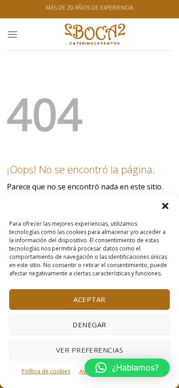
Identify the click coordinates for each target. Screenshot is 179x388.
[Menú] (12, 34)
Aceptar (89, 299)
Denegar (89, 324)
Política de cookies (46, 371)
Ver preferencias (89, 349)
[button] (165, 206)
